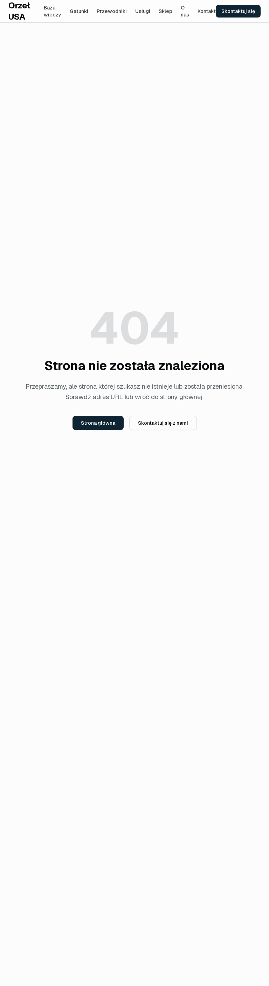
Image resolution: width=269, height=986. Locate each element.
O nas (185, 11)
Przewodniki (112, 11)
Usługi (142, 11)
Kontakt (207, 11)
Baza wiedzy (52, 11)
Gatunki (79, 11)
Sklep (165, 11)
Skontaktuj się (238, 11)
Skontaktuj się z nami (163, 423)
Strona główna (98, 423)
